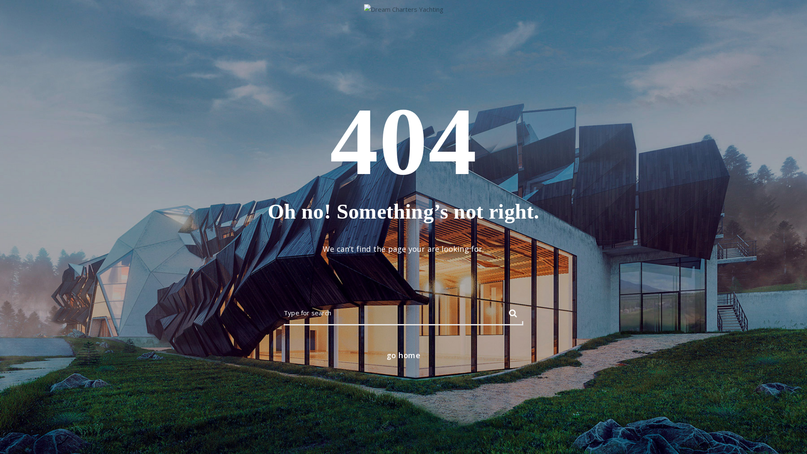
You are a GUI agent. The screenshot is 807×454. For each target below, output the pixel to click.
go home (404, 355)
